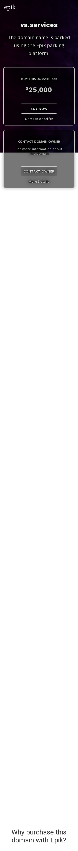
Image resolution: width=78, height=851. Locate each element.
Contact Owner (39, 171)
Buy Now (39, 108)
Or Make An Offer (39, 119)
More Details (39, 181)
